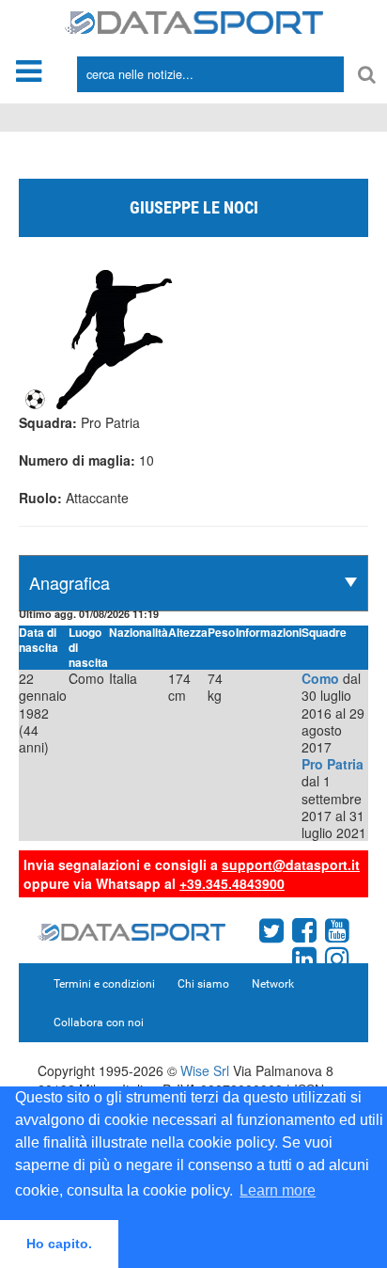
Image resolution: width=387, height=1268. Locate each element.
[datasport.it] (194, 20)
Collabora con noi (99, 1022)
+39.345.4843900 (232, 883)
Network (273, 984)
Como (320, 678)
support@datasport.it (291, 864)
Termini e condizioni (104, 984)
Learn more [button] (278, 1190)
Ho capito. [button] (59, 1243)
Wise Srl (204, 1070)
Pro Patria (333, 763)
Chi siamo (203, 984)
